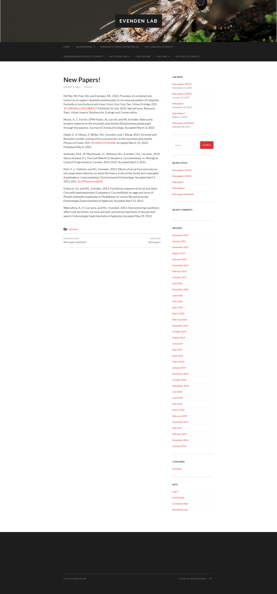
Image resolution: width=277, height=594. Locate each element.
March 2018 (178, 409)
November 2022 (180, 265)
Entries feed (178, 497)
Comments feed (180, 503)
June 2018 (177, 397)
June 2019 (177, 343)
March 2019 (178, 361)
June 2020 (177, 295)
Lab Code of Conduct (187, 56)
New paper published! (75, 240)
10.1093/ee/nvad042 (90, 181)
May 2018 (177, 403)
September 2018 (180, 385)
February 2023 (179, 259)
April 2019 (177, 355)
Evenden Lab (138, 21)
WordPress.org (179, 509)
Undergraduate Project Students (83, 56)
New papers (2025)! (182, 84)
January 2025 (179, 241)
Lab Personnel (84, 47)
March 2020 (178, 313)
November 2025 (180, 235)
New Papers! (178, 113)
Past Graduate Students (159, 47)
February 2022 (179, 271)
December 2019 (180, 325)
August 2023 (178, 253)
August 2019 (178, 337)
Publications (143, 56)
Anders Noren (198, 579)
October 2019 (179, 331)
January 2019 (179, 367)
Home (66, 47)
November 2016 (180, 440)
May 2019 (177, 349)
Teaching (161, 56)
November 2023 (180, 247)
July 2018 (177, 391)
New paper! (154, 240)
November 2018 (180, 373)
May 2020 (177, 301)
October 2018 (179, 379)
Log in (175, 491)
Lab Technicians (118, 56)
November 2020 (180, 289)
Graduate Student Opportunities (119, 47)
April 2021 (177, 283)
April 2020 (177, 307)
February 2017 (179, 434)
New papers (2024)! (182, 93)
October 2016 (179, 446)
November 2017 (180, 421)
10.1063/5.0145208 (103, 142)
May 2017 (177, 428)
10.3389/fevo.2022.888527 (80, 108)
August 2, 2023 (72, 87)
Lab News (73, 229)
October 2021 (179, 277)
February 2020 (179, 319)
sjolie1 (88, 87)
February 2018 (179, 416)
